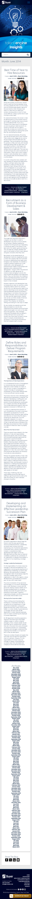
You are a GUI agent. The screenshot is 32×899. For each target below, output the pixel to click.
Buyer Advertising (22, 76)
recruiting (11, 333)
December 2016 (16, 736)
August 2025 (16, 677)
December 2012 (16, 802)
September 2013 (16, 793)
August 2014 (16, 776)
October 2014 (16, 772)
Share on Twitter (20, 78)
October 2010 (16, 836)
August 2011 (16, 820)
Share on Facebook (18, 78)
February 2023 (16, 693)
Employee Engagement (19, 488)
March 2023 (16, 692)
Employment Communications (22, 878)
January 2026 (16, 672)
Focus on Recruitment (19, 187)
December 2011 (16, 814)
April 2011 (16, 826)
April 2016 (16, 744)
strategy (24, 192)
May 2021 (16, 704)
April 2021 (16, 706)
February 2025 (16, 685)
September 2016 (16, 739)
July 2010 (16, 840)
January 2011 (16, 831)
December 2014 (16, 769)
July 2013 (16, 796)
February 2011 (16, 829)
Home (28, 875)
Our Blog (27, 886)
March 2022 (16, 701)
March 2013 (16, 801)
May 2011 (16, 825)
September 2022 (16, 698)
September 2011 (16, 818)
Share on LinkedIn (21, 78)
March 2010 (16, 847)
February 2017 (16, 733)
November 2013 (16, 790)
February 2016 (16, 747)
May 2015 (16, 761)
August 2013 (16, 794)
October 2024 (16, 688)
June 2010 (16, 842)
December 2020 (16, 712)
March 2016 (16, 745)
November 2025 (16, 674)
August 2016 (16, 741)
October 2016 (16, 737)
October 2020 (16, 715)
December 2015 (16, 750)
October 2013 (16, 791)
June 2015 (16, 760)
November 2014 (16, 771)
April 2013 (16, 799)
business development (17, 329)
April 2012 (16, 807)
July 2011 (16, 821)
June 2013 (16, 798)
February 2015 (16, 766)
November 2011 (16, 815)
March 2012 (16, 809)
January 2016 (16, 749)
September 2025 (16, 676)
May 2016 (16, 742)
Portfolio (27, 883)
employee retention (14, 492)
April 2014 (16, 782)
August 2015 (16, 756)
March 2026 (16, 669)
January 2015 (16, 768)
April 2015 (16, 763)
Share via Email (23, 78)
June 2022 (16, 699)
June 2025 (16, 679)
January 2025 (16, 687)
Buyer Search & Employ (24, 879)
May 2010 (16, 844)
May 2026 (16, 668)
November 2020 (16, 714)
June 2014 (16, 779)
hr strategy (19, 189)
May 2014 (16, 780)
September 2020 (16, 717)
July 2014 (16, 777)
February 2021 (16, 709)
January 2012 (16, 812)
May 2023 (16, 690)
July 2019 (16, 720)
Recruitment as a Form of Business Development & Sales (16, 204)
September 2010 (16, 837)
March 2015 (16, 764)
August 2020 (16, 718)
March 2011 (16, 828)
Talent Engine (26, 876)
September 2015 (16, 755)
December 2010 (16, 833)
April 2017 (16, 730)
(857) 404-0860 (6, 882)
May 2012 (16, 806)
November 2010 (16, 834)
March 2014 (16, 783)
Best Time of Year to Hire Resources (16, 71)
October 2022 (16, 696)
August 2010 (16, 839)
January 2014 (16, 787)
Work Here (27, 884)
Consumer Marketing (24, 881)
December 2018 (16, 725)
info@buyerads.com (7, 884)
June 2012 (16, 804)
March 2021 (16, 707)
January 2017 (16, 734)
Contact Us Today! (22, 896)
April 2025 (16, 682)
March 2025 (16, 684)
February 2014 (16, 785)
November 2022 (16, 695)
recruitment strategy (12, 192)
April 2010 (16, 845)
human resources (10, 190)
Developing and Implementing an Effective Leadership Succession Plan (16, 507)
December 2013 (16, 788)
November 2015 (16, 752)
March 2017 (16, 731)
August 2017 (16, 726)
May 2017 (16, 728)
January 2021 (16, 710)
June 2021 (16, 703)
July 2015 (16, 758)
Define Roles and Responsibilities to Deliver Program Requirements (16, 347)
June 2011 (16, 823)
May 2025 (16, 680)
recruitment (22, 190)
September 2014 (16, 774)
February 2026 (16, 671)
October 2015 (16, 753)
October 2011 (16, 817)
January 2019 (16, 723)
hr (13, 189)
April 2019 (16, 722)
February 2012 (16, 810)
